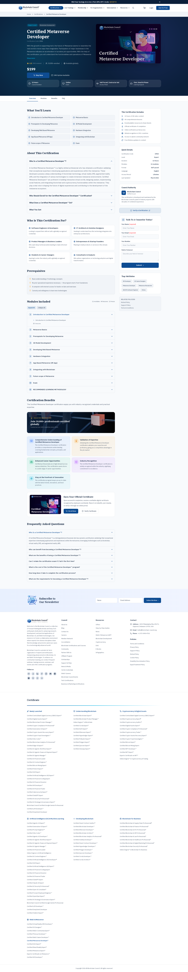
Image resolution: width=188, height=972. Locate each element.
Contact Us (64, 632)
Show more (31, 58)
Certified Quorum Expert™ (81, 746)
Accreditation (65, 642)
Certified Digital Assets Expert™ (37, 719)
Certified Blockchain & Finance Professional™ (134, 826)
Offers (98, 625)
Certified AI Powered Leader (36, 759)
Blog (62, 628)
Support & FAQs (66, 663)
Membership (82, 8)
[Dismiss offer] (159, 2)
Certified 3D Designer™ (34, 927)
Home (29, 14)
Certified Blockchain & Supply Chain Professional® (136, 823)
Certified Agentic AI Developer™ (37, 836)
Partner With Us (66, 652)
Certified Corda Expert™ (81, 726)
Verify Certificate (90, 511)
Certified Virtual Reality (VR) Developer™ (40, 924)
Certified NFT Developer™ (128, 749)
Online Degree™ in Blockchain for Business (133, 850)
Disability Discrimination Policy (140, 661)
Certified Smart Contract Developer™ (85, 843)
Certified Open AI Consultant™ (36, 890)
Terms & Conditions (127, 308)
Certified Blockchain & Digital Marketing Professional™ (137, 843)
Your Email (129, 233)
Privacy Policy (134, 647)
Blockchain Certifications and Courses (73, 645)
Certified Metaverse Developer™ (37, 941)
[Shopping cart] (144, 8)
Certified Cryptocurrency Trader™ (130, 732)
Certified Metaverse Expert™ (36, 951)
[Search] (133, 8)
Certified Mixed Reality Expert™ (37, 947)
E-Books (98, 649)
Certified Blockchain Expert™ (82, 716)
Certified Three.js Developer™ (36, 934)
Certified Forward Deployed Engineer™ (39, 893)
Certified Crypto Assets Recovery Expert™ (40, 732)
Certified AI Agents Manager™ (36, 755)
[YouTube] (28, 673)
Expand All (31, 308)
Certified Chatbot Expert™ (35, 913)
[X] (33, 673)
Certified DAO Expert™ (34, 944)
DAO (97, 645)
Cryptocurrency (101, 642)
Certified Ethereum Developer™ (83, 830)
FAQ (63, 98)
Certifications (54, 8)
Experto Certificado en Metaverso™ (38, 954)
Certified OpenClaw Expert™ (36, 896)
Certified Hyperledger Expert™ (83, 735)
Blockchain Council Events (69, 677)
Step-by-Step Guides (103, 628)
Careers (64, 635)
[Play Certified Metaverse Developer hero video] (128, 44)
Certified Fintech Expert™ (35, 769)
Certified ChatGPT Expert (35, 795)
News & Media (66, 666)
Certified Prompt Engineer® (35, 830)
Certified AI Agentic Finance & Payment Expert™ (42, 752)
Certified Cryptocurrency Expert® (130, 719)
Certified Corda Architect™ (82, 860)
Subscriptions (111, 8)
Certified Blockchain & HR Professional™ (133, 833)
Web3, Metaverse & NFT (103, 635)
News (97, 632)
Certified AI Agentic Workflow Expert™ (39, 749)
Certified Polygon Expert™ (81, 742)
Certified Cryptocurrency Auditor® (131, 722)
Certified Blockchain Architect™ (83, 833)
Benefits (54, 98)
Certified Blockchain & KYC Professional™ (133, 830)
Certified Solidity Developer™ (82, 840)
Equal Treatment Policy (137, 665)
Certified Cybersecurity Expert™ (37, 792)
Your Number (126, 241)
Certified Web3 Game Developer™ (38, 937)
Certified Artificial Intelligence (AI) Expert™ (40, 775)
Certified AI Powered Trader (36, 789)
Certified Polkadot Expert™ (82, 739)
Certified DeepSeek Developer (37, 812)
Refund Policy (125, 302)
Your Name (129, 224)
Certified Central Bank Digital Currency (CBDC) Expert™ (44, 716)
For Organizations (96, 8)
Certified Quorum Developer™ (83, 853)
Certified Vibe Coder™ (34, 739)
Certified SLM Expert (33, 772)
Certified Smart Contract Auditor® (84, 823)
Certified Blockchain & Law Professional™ (133, 836)
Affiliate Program (66, 656)
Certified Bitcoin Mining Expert (36, 765)
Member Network (67, 638)
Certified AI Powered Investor (36, 782)
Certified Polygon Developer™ (83, 850)
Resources (124, 8)
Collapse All (41, 308)
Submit (139, 265)
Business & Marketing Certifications (72, 684)
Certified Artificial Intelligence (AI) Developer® (42, 860)
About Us (64, 625)
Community (65, 649)
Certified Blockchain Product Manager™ (39, 722)
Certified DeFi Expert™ (80, 729)
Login (151, 8)
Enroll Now (72, 511)
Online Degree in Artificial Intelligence (39, 853)
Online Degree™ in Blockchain (82, 722)
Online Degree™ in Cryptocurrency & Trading (134, 759)
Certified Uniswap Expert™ (81, 749)
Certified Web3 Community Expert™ (38, 931)
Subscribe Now (152, 600)
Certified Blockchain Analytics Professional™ (41, 742)
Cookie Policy (134, 658)
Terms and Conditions (137, 644)
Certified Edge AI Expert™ (35, 746)
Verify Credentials (67, 670)
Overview (32, 98)
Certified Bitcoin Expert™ (128, 742)
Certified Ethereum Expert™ (82, 732)
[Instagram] (46, 673)
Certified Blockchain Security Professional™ (134, 846)
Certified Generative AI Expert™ (37, 729)
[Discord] (50, 673)
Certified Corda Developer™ (82, 856)
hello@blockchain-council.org (145, 630)
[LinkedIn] (37, 673)
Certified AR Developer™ (35, 785)
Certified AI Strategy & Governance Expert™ (41, 802)
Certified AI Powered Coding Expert (38, 779)
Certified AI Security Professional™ (38, 799)
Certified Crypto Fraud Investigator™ (39, 735)
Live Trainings (69, 8)
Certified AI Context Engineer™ (37, 762)
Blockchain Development (104, 638)
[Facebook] (42, 673)
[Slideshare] (33, 678)
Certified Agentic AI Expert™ (36, 823)
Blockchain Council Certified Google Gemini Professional (45, 805)
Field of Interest (127, 250)
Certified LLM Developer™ (35, 809)
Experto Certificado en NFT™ (129, 755)
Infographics (100, 652)
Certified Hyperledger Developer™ (84, 846)
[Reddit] (28, 678)
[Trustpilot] (37, 678)
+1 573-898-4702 (141, 633)
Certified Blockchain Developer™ (84, 826)
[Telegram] (55, 673)
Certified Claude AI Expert (35, 883)
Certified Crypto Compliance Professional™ (41, 726)
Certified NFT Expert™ (127, 752)
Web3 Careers (66, 673)
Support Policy (125, 305)
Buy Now (39, 75)
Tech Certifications (67, 680)
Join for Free (163, 8)
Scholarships (65, 659)
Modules (44, 98)
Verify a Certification (140, 210)
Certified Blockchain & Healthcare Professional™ (135, 840)
